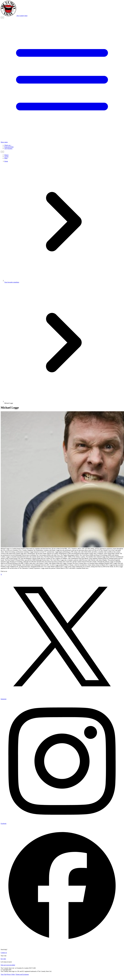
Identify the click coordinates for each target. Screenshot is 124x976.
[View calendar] (3, 17)
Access (6, 156)
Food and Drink (9, 147)
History (6, 155)
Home (6, 161)
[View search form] (1, 17)
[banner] (14, 15)
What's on (7, 145)
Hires (5, 158)
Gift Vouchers (8, 148)
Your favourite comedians (11, 282)
